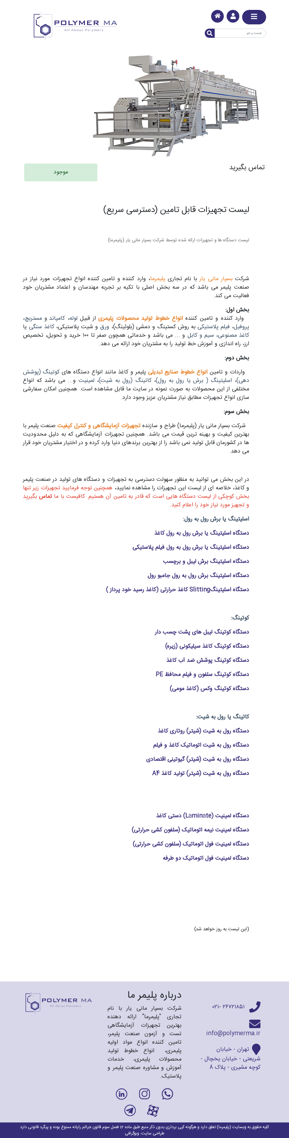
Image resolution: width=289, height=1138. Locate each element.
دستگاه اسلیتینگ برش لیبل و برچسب (206, 561)
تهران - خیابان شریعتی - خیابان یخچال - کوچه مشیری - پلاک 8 (230, 1058)
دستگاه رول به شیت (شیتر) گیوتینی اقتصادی (197, 759)
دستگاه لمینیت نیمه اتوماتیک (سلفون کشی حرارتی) (190, 830)
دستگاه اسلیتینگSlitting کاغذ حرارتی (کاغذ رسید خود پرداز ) (177, 590)
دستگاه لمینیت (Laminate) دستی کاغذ (202, 816)
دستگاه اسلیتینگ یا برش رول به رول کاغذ (201, 533)
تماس (45, 496)
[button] (233, 16)
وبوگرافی (132, 1133)
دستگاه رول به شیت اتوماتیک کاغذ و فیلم (201, 745)
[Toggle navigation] (254, 17)
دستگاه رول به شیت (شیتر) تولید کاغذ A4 (200, 773)
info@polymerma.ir (233, 1033)
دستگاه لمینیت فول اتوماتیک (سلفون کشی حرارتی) (191, 844)
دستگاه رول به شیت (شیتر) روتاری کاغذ (203, 731)
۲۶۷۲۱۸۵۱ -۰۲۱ (229, 1007)
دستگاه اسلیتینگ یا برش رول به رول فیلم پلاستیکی (191, 547)
